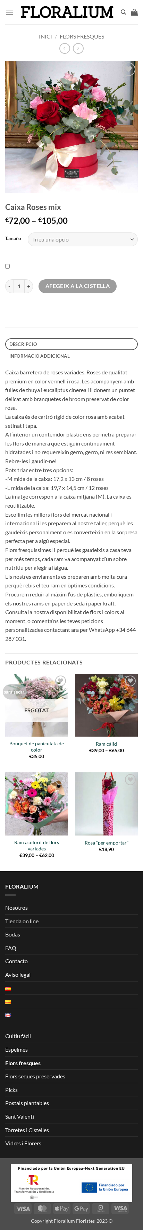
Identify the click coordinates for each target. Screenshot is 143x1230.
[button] (9, 11)
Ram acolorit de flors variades (36, 845)
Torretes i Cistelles (27, 1130)
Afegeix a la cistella (77, 286)
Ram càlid (106, 744)
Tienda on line (22, 921)
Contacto (16, 961)
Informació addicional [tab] (39, 356)
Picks (11, 1089)
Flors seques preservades (35, 1076)
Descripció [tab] (23, 344)
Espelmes (16, 1049)
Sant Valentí (19, 1116)
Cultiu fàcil (18, 1036)
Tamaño (13, 238)
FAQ (10, 947)
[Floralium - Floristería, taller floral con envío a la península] (67, 12)
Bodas (12, 934)
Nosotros (16, 907)
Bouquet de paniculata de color (36, 747)
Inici (45, 36)
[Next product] (64, 48)
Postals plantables (27, 1103)
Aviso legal (18, 974)
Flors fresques (82, 36)
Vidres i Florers (23, 1143)
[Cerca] (123, 12)
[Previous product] (78, 48)
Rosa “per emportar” (106, 843)
